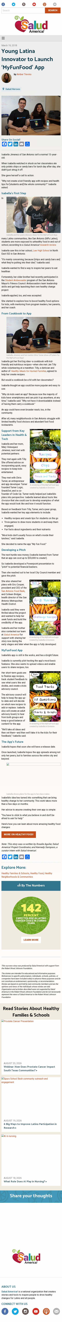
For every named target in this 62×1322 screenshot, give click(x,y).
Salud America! (11, 634)
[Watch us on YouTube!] (34, 5)
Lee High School (41, 250)
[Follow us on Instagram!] (24, 5)
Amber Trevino (24, 74)
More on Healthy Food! (18, 834)
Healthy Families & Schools (15, 873)
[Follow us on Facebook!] (3, 5)
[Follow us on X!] (13, 5)
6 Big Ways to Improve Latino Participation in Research (30, 1126)
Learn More (31, 940)
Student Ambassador (15, 280)
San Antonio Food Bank (13, 591)
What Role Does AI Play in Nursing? (24, 1181)
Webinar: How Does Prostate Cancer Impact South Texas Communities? (29, 1068)
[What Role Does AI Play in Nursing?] (31, 1154)
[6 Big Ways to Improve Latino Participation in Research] (31, 1096)
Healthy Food (37, 873)
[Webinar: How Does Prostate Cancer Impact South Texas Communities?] (31, 1039)
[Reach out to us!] (55, 5)
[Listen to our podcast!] (44, 5)
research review (48, 245)
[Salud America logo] (31, 1260)
